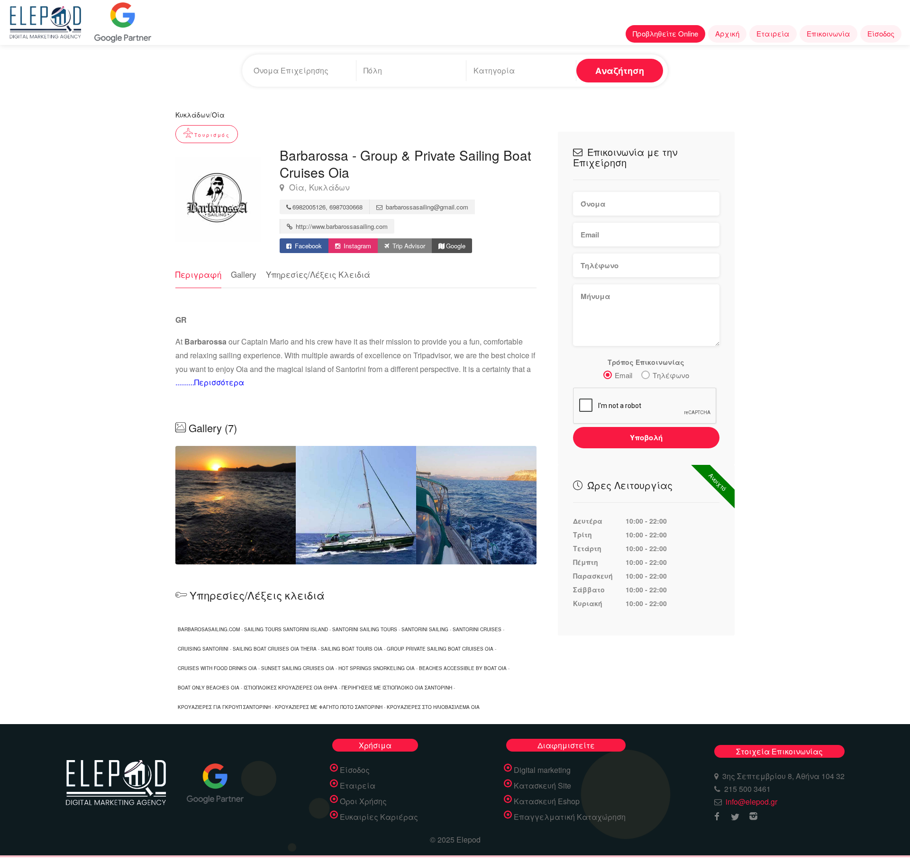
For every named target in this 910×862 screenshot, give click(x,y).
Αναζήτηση (619, 70)
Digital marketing (542, 770)
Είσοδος (880, 33)
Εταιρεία (773, 33)
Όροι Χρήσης (363, 801)
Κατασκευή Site (542, 785)
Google (455, 245)
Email (623, 375)
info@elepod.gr (751, 801)
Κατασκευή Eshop (547, 801)
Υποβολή (646, 437)
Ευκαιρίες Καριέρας (379, 817)
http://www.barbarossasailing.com (341, 226)
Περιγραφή (198, 274)
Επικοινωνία (828, 33)
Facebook (307, 245)
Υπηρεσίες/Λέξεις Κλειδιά (318, 274)
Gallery (243, 274)
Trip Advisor (408, 245)
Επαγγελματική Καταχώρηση (570, 817)
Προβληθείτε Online (665, 33)
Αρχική (727, 33)
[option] (356, 505)
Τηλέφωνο (671, 375)
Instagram (356, 245)
